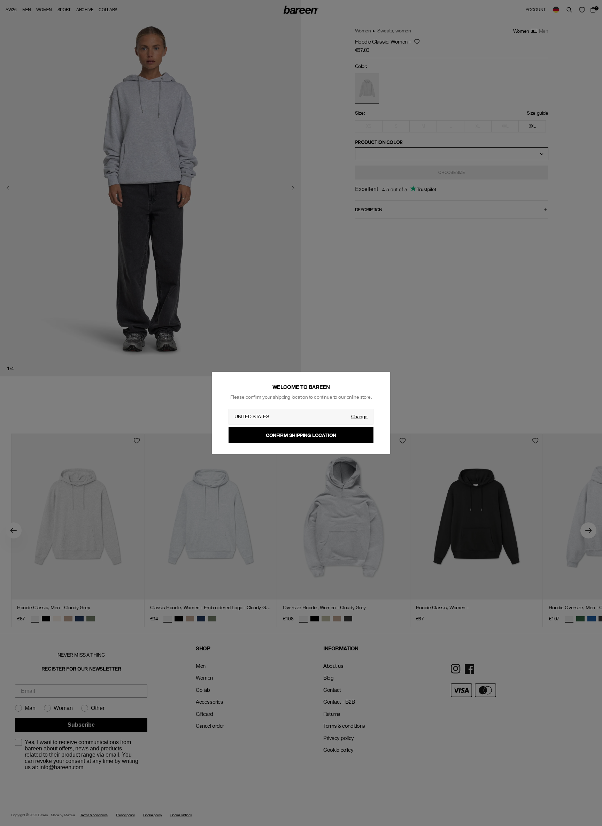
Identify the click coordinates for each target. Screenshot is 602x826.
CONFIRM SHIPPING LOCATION (301, 435)
